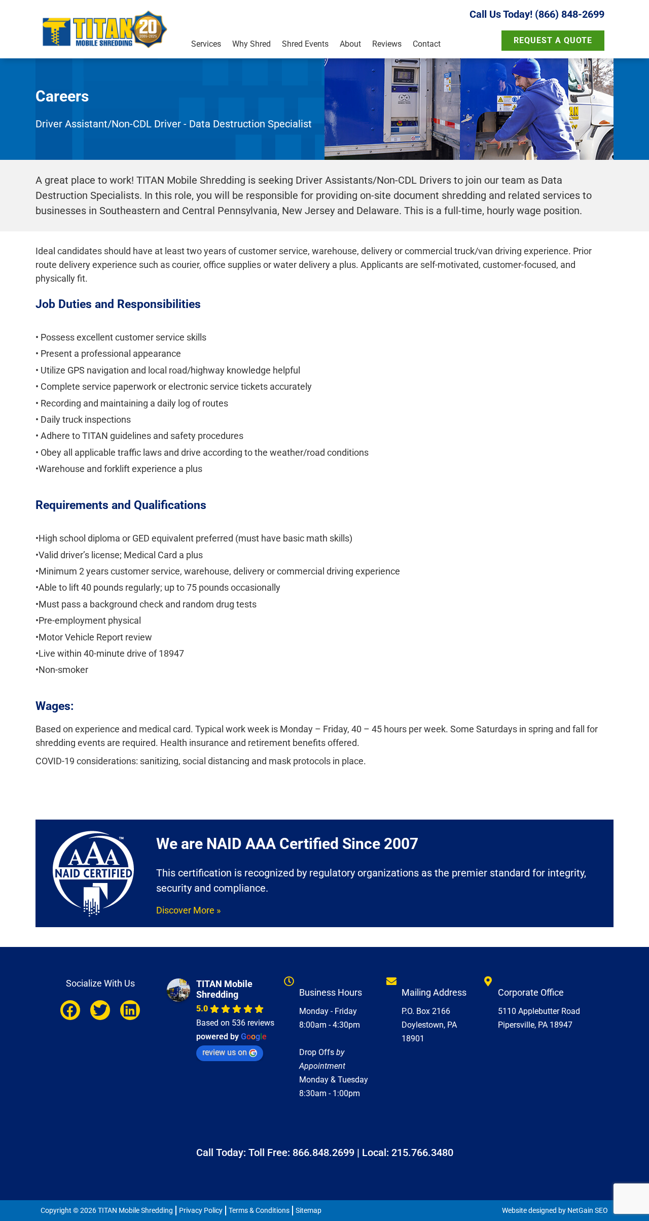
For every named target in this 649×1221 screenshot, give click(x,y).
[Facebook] (70, 1010)
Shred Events (305, 44)
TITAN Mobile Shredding (224, 989)
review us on (224, 1052)
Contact (427, 44)
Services (206, 44)
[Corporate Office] (488, 981)
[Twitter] (100, 1010)
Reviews (387, 44)
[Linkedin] (130, 1010)
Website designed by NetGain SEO (555, 1210)
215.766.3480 (422, 1152)
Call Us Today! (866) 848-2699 (537, 14)
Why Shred (251, 44)
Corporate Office (531, 992)
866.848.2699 (323, 1152)
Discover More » (188, 910)
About (350, 44)
